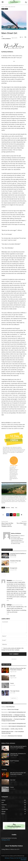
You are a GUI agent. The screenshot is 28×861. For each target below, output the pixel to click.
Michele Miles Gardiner (6, 715)
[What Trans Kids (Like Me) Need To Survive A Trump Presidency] (5, 748)
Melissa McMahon (7, 38)
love (16, 507)
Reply (8, 600)
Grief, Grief (12, 675)
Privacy (11, 858)
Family (6, 8)
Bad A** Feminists (14, 760)
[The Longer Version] (5, 693)
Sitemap (7, 858)
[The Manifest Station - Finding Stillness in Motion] (14, 825)
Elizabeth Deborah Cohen (7, 731)
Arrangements (13, 568)
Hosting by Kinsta (5, 840)
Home (2, 6)
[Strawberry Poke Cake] (5, 562)
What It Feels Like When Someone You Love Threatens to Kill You (7, 525)
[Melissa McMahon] (6, 36)
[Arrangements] (5, 570)
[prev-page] (2, 575)
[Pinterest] (14, 514)
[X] (11, 514)
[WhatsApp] (18, 514)
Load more (13, 698)
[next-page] (5, 575)
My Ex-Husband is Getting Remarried (17, 712)
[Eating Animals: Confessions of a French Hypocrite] (5, 755)
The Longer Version (14, 691)
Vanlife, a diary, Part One (17, 728)
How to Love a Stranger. (13, 709)
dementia (8, 507)
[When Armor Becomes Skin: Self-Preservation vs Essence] (5, 670)
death (6, 6)
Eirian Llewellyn (5, 728)
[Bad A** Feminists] (5, 762)
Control (12, 683)
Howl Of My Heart (10, 706)
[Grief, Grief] (5, 677)
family (12, 507)
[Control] (5, 685)
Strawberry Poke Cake (15, 560)
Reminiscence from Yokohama (15, 735)
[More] (21, 514)
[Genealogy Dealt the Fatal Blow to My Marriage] (5, 555)
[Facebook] (7, 514)
